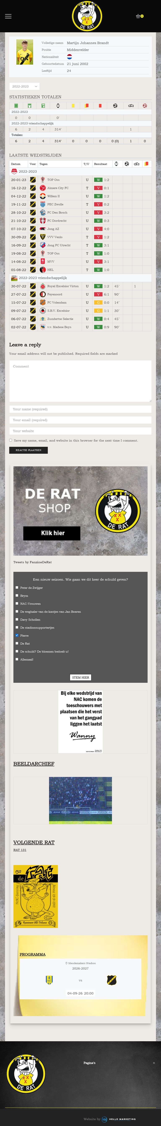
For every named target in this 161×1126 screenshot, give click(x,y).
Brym (24, 596)
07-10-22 (18, 229)
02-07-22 (18, 327)
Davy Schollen (30, 620)
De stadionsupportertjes (37, 627)
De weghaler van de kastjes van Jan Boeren (50, 612)
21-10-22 (18, 221)
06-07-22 (18, 319)
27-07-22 (18, 294)
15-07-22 (18, 302)
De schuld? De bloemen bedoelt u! (44, 651)
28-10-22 (18, 212)
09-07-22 (18, 311)
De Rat (25, 643)
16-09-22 (18, 245)
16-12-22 (18, 188)
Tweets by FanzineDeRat (32, 562)
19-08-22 (18, 253)
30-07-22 (18, 286)
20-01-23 (18, 180)
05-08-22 (18, 270)
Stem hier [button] (80, 677)
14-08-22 (18, 261)
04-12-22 (18, 196)
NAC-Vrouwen (30, 604)
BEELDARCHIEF (33, 764)
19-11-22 (18, 204)
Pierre (24, 635)
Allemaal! (26, 659)
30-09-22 (18, 237)
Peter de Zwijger (31, 588)
